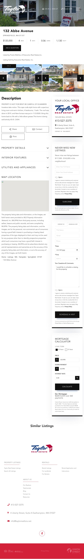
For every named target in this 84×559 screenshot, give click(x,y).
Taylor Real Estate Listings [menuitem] (12, 468)
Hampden (22, 257)
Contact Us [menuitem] (26, 494)
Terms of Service (67, 323)
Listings (10, 257)
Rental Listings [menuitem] (46, 468)
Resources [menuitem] (26, 497)
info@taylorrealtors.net (21, 521)
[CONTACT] (12, 48)
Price (57, 355)
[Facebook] (42, 533)
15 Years (70, 349)
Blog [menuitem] (24, 491)
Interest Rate (60, 374)
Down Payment (61, 365)
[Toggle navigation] (78, 9)
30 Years (60, 349)
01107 (39, 257)
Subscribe (67, 202)
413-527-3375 (67, 9)
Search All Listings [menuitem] (10, 471)
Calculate (67, 387)
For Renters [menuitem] (45, 474)
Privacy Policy (68, 193)
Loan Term (59, 346)
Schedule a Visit (73, 224)
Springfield (32, 257)
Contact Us (58, 131)
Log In (46, 9)
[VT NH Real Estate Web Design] (73, 551)
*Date (57, 246)
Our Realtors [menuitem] (27, 485)
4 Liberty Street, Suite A (32, 513)
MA (16, 257)
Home (4, 257)
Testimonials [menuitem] (27, 488)
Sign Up (55, 9)
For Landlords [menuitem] (46, 471)
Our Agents (66, 131)
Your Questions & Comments (64, 263)
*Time (57, 255)
